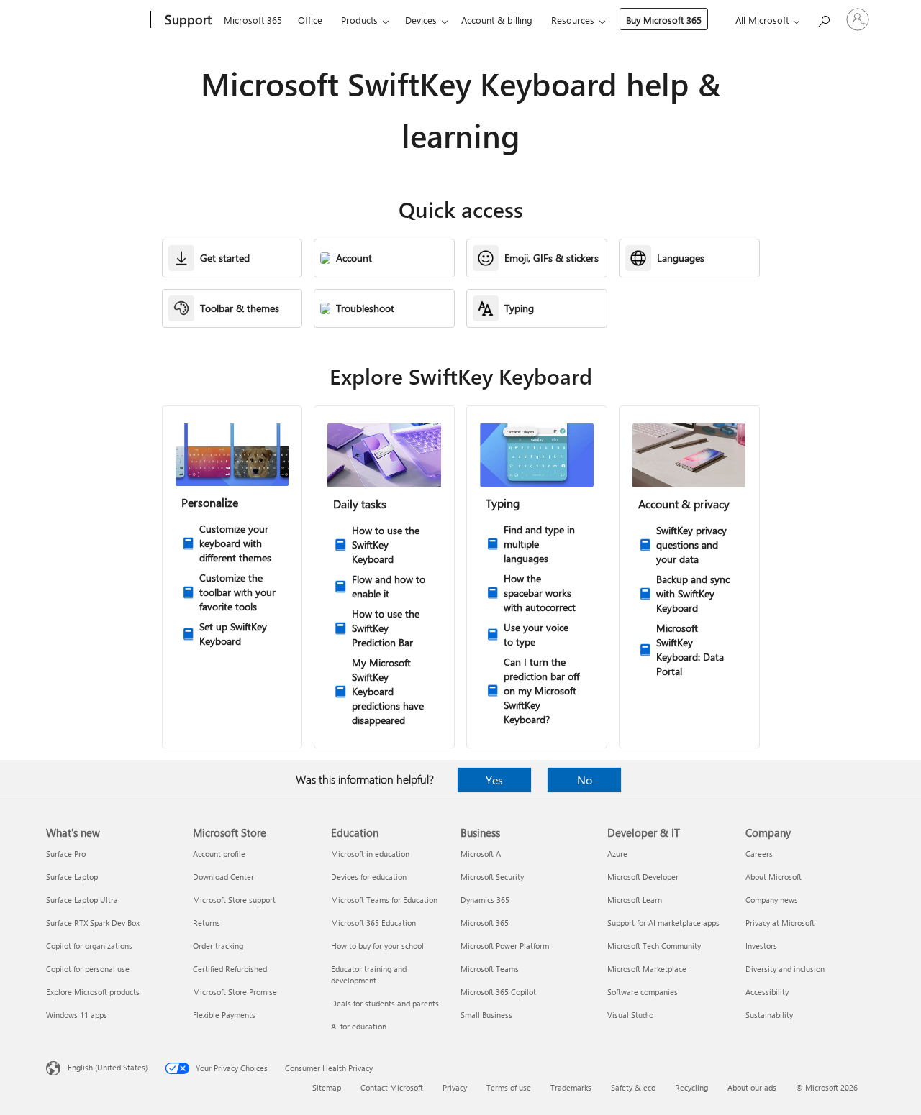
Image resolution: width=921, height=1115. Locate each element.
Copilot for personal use (88, 968)
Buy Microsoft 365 (664, 20)
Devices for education (369, 876)
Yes (494, 779)
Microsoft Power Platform (504, 945)
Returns (206, 922)
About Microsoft (773, 876)
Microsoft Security (492, 876)
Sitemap (326, 1087)
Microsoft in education (370, 853)
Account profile (219, 853)
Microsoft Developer (643, 876)
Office (310, 20)
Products (359, 20)
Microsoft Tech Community (654, 945)
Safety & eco (633, 1087)
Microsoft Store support (234, 899)
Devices (421, 20)
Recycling (691, 1087)
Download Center (223, 876)
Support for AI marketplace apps (663, 922)
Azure (617, 853)
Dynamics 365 (484, 899)
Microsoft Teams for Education (384, 899)
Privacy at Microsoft (780, 922)
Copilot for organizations (89, 945)
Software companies (642, 991)
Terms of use (508, 1087)
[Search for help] (823, 18)
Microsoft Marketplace (646, 968)
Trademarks (570, 1087)
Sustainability (769, 1014)
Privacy (455, 1087)
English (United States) (108, 1067)
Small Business (486, 1014)
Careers (759, 853)
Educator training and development (369, 974)
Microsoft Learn (634, 899)
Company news (771, 899)
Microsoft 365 (253, 20)
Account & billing (496, 20)
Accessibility (767, 991)
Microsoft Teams (489, 968)
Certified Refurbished (230, 968)
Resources (572, 20)
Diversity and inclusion (785, 968)
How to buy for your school (377, 945)
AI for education (358, 1026)
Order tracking (218, 945)
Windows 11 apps (76, 1014)
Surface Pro (66, 853)
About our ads (751, 1087)
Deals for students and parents (385, 1003)
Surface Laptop (72, 876)
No (584, 779)
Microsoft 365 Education (373, 922)
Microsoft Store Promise (235, 991)
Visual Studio (630, 1014)
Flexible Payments (224, 1014)
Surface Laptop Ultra (82, 899)
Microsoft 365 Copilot (498, 991)
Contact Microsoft (391, 1087)
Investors (761, 945)
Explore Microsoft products (93, 991)
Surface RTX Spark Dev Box (93, 922)
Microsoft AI (481, 853)
